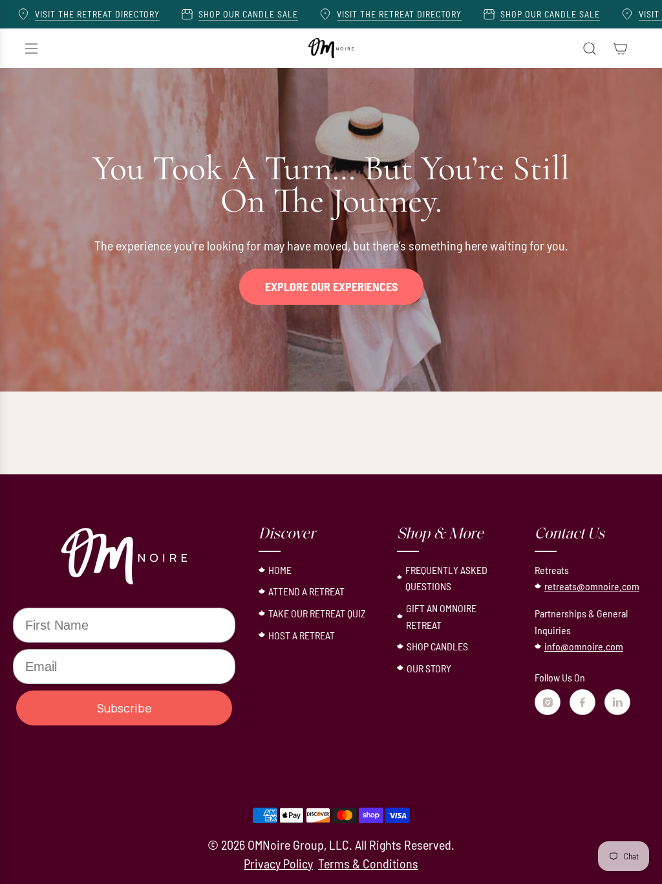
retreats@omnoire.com (591, 586)
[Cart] (620, 48)
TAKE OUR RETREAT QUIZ (317, 613)
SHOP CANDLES (437, 646)
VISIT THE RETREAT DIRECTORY (68, 13)
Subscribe (124, 708)
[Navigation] (31, 48)
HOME (280, 570)
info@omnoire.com (583, 646)
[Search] (589, 48)
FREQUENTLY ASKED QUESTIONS (446, 578)
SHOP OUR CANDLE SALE (219, 13)
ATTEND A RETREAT (306, 591)
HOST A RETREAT (301, 635)
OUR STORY (429, 668)
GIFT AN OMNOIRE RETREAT (441, 616)
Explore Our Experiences (331, 287)
